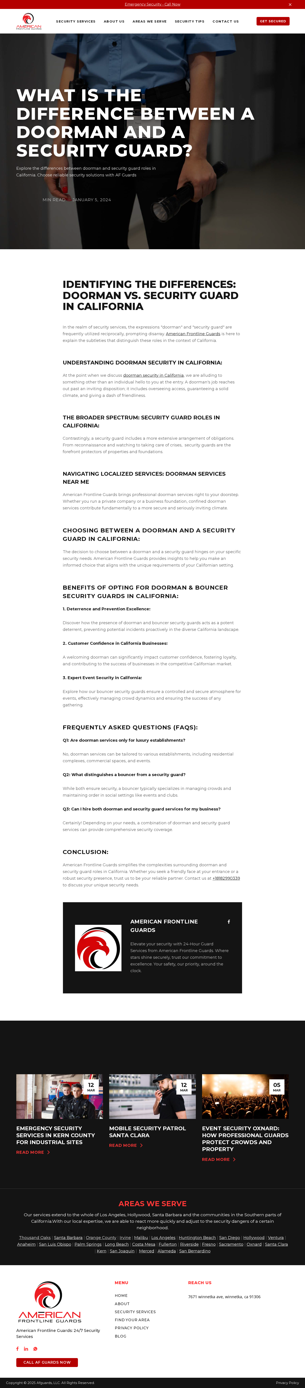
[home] (28, 21)
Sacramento (231, 1244)
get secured (273, 21)
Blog (120, 1336)
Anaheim (26, 1244)
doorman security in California (153, 375)
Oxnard (254, 1244)
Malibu (141, 1237)
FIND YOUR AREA (132, 1320)
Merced (146, 1251)
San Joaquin (122, 1251)
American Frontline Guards (193, 333)
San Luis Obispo (55, 1244)
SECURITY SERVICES (135, 1312)
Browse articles (263, 1064)
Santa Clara (276, 1244)
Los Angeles (163, 1237)
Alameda (167, 1251)
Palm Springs (88, 1244)
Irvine (125, 1237)
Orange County (101, 1237)
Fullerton (168, 1244)
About (122, 1304)
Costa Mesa (143, 1244)
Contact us (226, 21)
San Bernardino (195, 1251)
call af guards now (47, 1362)
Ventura (276, 1237)
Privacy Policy (131, 1328)
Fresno (209, 1244)
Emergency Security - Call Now (152, 4)
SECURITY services (76, 21)
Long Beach (117, 1244)
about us (114, 21)
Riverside (189, 1244)
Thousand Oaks (35, 1237)
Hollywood (254, 1237)
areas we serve (150, 21)
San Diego (229, 1237)
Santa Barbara (68, 1237)
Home (121, 1296)
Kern (102, 1251)
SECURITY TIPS (190, 21)
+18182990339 (226, 878)
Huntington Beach (197, 1237)
